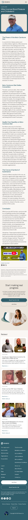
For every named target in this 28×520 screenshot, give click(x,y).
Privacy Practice (22, 504)
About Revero (18, 468)
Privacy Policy (14, 504)
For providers (4, 459)
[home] (5, 2)
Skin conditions (18, 459)
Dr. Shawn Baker (19, 471)
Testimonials (18, 447)
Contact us (17, 477)
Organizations (4, 456)
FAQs (2, 471)
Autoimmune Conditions (21, 462)
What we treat (4, 453)
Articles (3, 477)
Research (3, 474)
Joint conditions (19, 456)
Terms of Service (6, 504)
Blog (2, 468)
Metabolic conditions (20, 450)
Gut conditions (18, 453)
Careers (17, 474)
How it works (4, 450)
